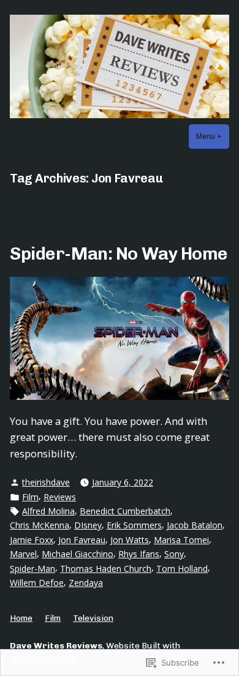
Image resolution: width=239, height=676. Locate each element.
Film (30, 497)
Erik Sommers (134, 525)
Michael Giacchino (77, 554)
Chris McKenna (39, 525)
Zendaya (86, 582)
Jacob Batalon (194, 525)
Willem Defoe (37, 582)
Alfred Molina (48, 511)
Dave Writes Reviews (56, 645)
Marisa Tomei (181, 540)
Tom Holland (182, 568)
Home (21, 618)
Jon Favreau (81, 540)
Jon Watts (129, 540)
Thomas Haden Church (105, 568)
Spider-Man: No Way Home (119, 253)
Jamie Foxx (31, 540)
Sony (174, 554)
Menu (212, 136)
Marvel (23, 554)
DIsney (88, 525)
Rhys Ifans (138, 554)
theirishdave (46, 482)
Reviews (60, 497)
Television (93, 618)
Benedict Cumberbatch (125, 511)
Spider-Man (32, 568)
